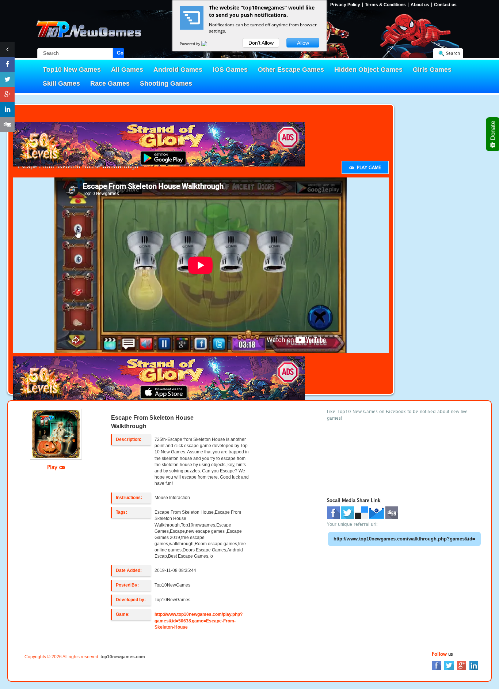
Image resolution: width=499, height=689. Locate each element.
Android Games (177, 69)
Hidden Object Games (368, 69)
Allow (303, 43)
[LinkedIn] (473, 665)
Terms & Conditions (385, 5)
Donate (493, 131)
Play (53, 467)
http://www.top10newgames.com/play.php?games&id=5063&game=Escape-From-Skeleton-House (199, 620)
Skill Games (61, 83)
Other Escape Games (291, 69)
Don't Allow (261, 43)
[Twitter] (449, 665)
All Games (127, 69)
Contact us (445, 5)
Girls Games (432, 69)
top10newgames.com (122, 656)
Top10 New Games (72, 69)
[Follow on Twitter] (7, 79)
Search (453, 53)
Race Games (110, 83)
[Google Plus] (461, 665)
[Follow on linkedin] (7, 109)
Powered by (190, 43)
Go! (120, 53)
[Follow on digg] (7, 124)
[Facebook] (436, 665)
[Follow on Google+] (7, 94)
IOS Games (230, 69)
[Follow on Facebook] (7, 64)
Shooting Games (166, 83)
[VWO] (208, 43)
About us (420, 5)
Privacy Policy (345, 5)
